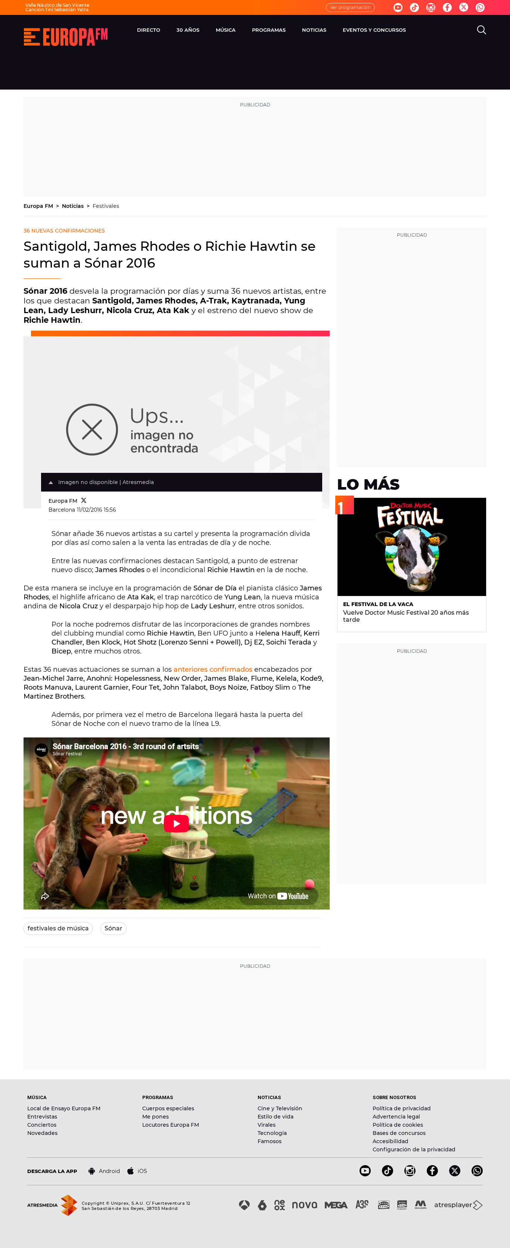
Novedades (42, 1133)
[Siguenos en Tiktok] (414, 7)
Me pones (155, 1116)
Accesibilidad (390, 1141)
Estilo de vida (275, 1116)
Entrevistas (42, 1116)
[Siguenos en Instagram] (430, 7)
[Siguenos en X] (454, 1174)
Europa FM (39, 206)
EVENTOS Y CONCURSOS (374, 30)
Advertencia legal (396, 1116)
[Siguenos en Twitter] (463, 8)
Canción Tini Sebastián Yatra (56, 9)
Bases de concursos (399, 1133)
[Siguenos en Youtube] (398, 7)
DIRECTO (148, 30)
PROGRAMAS (269, 30)
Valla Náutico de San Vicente (57, 5)
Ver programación (350, 7)
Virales (267, 1124)
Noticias (73, 206)
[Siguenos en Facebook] (447, 7)
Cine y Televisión (280, 1108)
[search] (481, 29)
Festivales (106, 206)
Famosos (270, 1141)
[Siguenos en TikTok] (387, 1174)
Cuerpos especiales (168, 1108)
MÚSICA (226, 30)
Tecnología (272, 1133)
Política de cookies (398, 1124)
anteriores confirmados (213, 669)
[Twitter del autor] (84, 500)
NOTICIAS (314, 30)
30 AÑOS (188, 30)
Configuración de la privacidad (414, 1149)
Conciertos (41, 1124)
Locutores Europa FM (170, 1124)
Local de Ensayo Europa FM (63, 1108)
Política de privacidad (402, 1108)
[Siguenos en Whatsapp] (480, 7)
